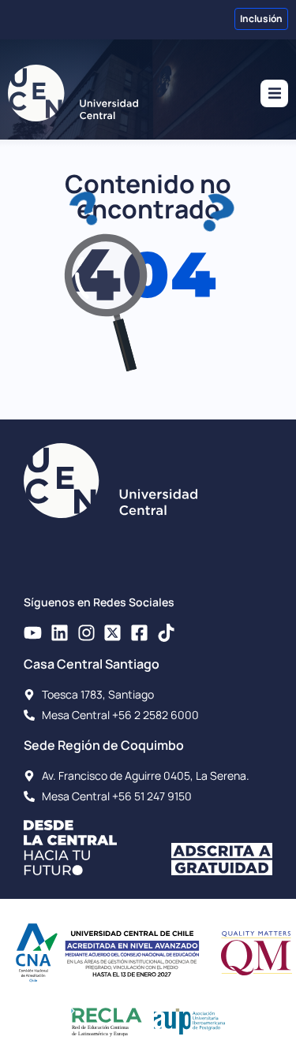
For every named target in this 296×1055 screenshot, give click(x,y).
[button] (274, 93)
